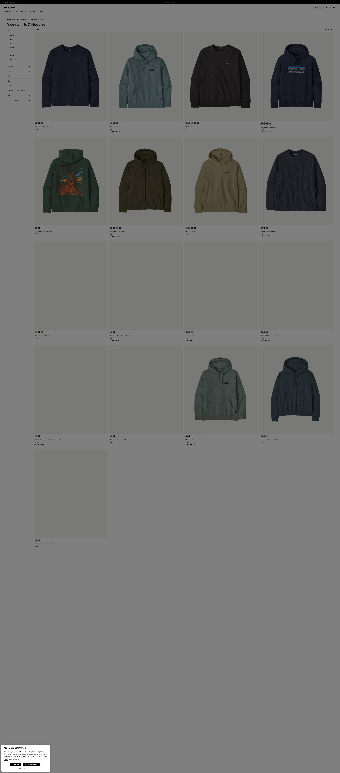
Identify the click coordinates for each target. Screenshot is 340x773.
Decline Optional (31, 764)
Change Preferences (25, 769)
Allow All (15, 764)
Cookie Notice (35, 758)
